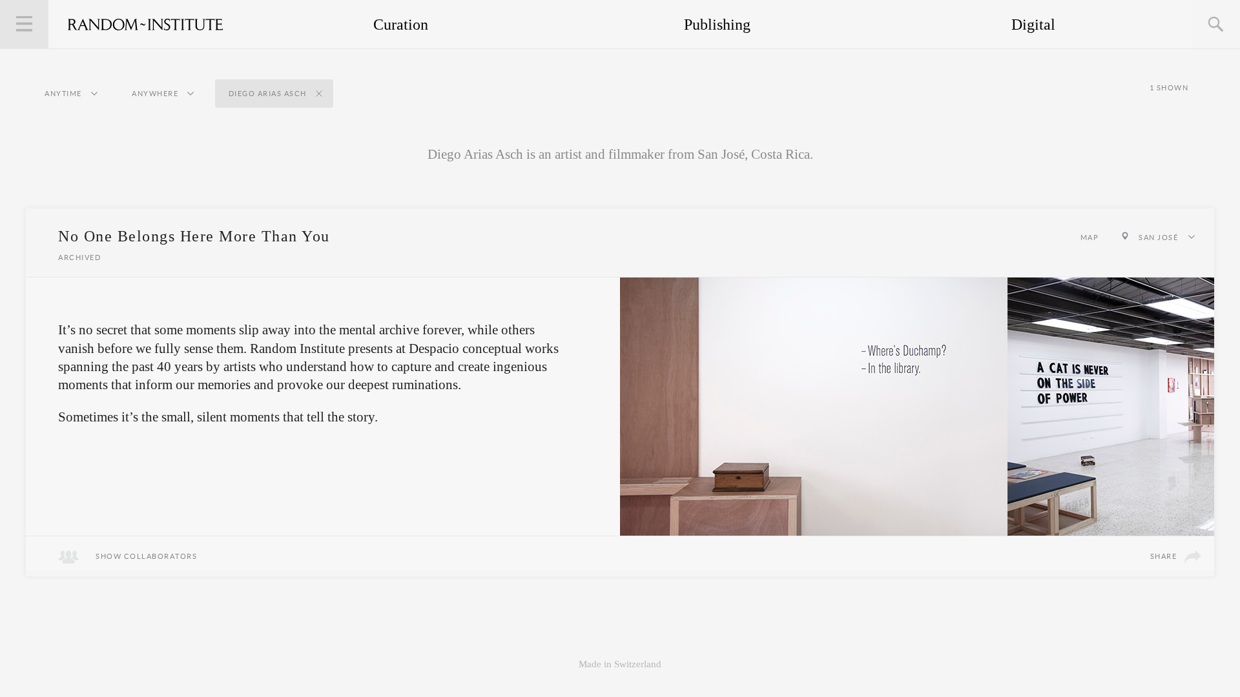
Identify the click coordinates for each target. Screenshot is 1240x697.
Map (1089, 237)
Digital (1033, 24)
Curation (400, 24)
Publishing (717, 24)
